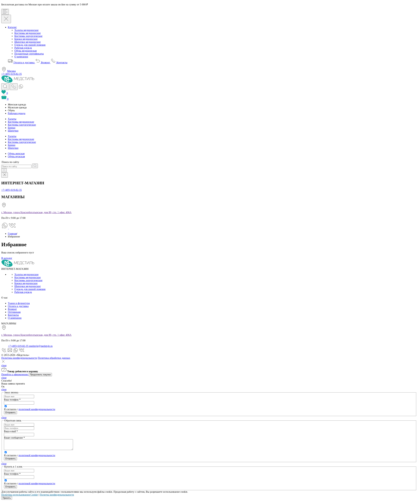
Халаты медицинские (26, 30)
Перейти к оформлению (15, 374)
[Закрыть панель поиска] (4, 170)
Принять (7, 498)
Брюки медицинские (26, 39)
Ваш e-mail (11, 431)
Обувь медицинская (25, 50)
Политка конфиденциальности (57, 494)
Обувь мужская (16, 156)
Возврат (45, 62)
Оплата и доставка (24, 62)
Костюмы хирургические (28, 36)
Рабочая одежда (23, 47)
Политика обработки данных (54, 358)
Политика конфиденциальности (19, 358)
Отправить (10, 458)
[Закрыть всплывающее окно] (3, 362)
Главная (12, 233)
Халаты (12, 118)
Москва (11, 71)
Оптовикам (14, 312)
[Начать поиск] (35, 166)
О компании (21, 56)
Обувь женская (16, 153)
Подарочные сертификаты (29, 53)
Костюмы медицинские (27, 33)
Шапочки (13, 130)
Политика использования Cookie (19, 494)
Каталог (12, 27)
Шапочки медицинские (27, 42)
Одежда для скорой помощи (30, 44)
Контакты (61, 62)
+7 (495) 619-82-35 (11, 74)
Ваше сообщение (14, 437)
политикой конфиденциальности (36, 409)
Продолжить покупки (40, 374)
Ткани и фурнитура (19, 303)
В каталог (6, 258)
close (4, 365)
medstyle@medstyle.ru (41, 346)
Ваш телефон (12, 399)
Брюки (11, 127)
